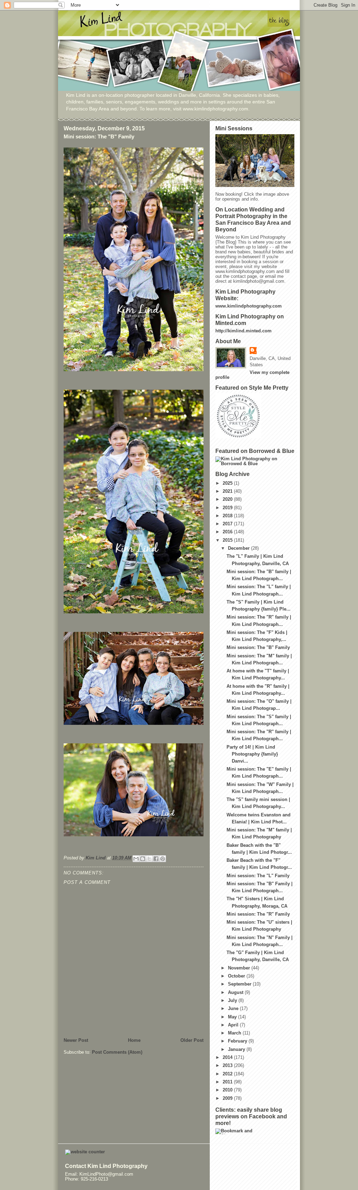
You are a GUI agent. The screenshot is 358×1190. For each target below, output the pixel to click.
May (233, 1017)
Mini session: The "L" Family (258, 875)
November (239, 968)
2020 (228, 499)
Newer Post (76, 1040)
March (235, 1033)
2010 (228, 1090)
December (239, 548)
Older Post (191, 1040)
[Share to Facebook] (155, 858)
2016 (228, 531)
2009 (228, 1098)
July (233, 1000)
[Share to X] (149, 858)
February (238, 1041)
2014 (228, 1057)
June (234, 1008)
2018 (228, 515)
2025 (228, 483)
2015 (228, 540)
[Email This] (136, 858)
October (237, 976)
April (234, 1025)
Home (134, 1040)
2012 (228, 1074)
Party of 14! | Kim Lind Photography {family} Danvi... (252, 754)
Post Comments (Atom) (117, 1052)
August (236, 992)
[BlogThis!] (142, 858)
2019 (228, 507)
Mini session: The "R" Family (258, 914)
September (240, 984)
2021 (228, 491)
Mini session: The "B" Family (258, 647)
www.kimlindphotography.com (248, 306)
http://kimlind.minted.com (243, 331)
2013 (228, 1065)
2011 (228, 1082)
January (237, 1049)
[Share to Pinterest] (162, 858)
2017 (228, 523)
